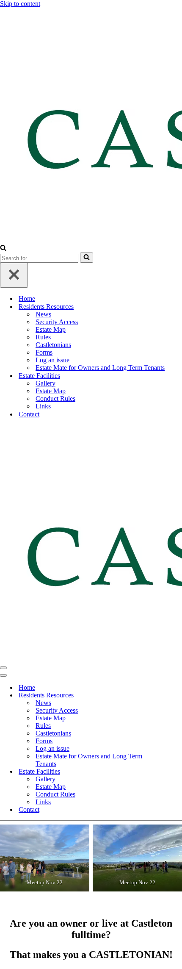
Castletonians (53, 344)
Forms (44, 352)
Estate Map (51, 329)
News (43, 314)
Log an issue (52, 360)
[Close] (14, 275)
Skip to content (20, 3)
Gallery (45, 383)
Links (43, 406)
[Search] (3, 248)
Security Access (57, 321)
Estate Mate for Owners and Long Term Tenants (100, 367)
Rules (43, 337)
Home (27, 298)
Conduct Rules (55, 398)
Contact (29, 414)
